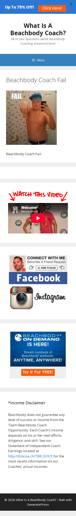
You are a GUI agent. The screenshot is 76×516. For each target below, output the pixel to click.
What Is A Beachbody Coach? (38, 29)
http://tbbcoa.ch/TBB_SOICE (30, 456)
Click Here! (52, 8)
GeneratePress (38, 504)
